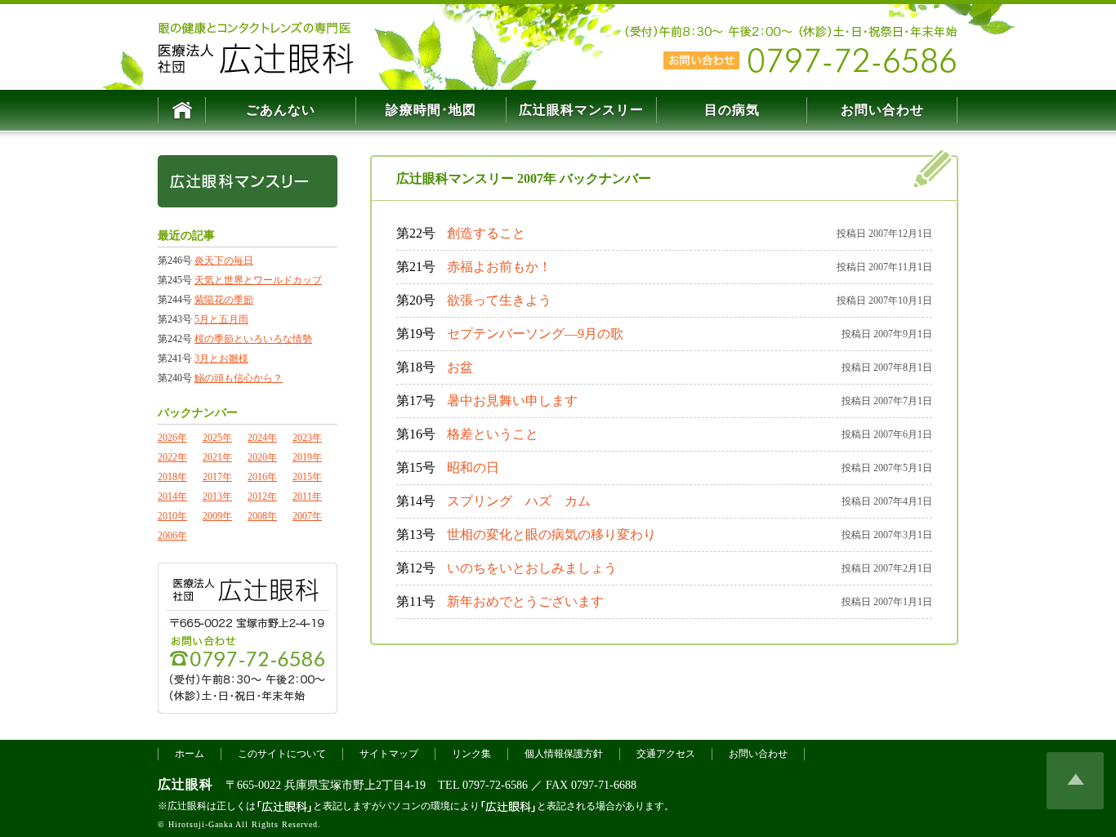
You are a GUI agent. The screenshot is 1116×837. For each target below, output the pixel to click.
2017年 (217, 477)
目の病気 (732, 110)
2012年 (262, 496)
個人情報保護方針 (564, 753)
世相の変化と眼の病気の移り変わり (551, 534)
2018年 (172, 477)
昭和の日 (473, 467)
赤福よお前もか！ (499, 267)
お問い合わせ (882, 110)
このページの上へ (1075, 780)
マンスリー (581, 110)
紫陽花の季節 (223, 299)
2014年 (172, 496)
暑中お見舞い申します (512, 400)
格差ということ (492, 434)
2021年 (217, 457)
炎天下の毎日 (223, 260)
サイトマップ (388, 753)
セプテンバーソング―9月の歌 (535, 334)
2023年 (307, 437)
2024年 (262, 437)
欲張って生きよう (499, 300)
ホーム (189, 753)
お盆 (460, 367)
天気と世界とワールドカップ (258, 280)
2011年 (307, 496)
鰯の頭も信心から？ (238, 378)
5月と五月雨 (221, 319)
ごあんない (280, 110)
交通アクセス (665, 753)
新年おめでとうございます (525, 601)
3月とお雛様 (221, 358)
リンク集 (471, 753)
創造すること (486, 233)
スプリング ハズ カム (519, 501)
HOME (182, 110)
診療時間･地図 (431, 110)
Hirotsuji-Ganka (200, 824)
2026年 (172, 437)
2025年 (217, 437)
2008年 (262, 516)
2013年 (217, 496)
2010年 (172, 516)
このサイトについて (282, 753)
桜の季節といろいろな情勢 (253, 339)
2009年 (217, 516)
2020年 (262, 457)
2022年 (172, 457)
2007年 (307, 516)
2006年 (172, 535)
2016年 (262, 477)
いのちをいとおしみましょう (532, 568)
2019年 (307, 457)
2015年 (307, 477)
